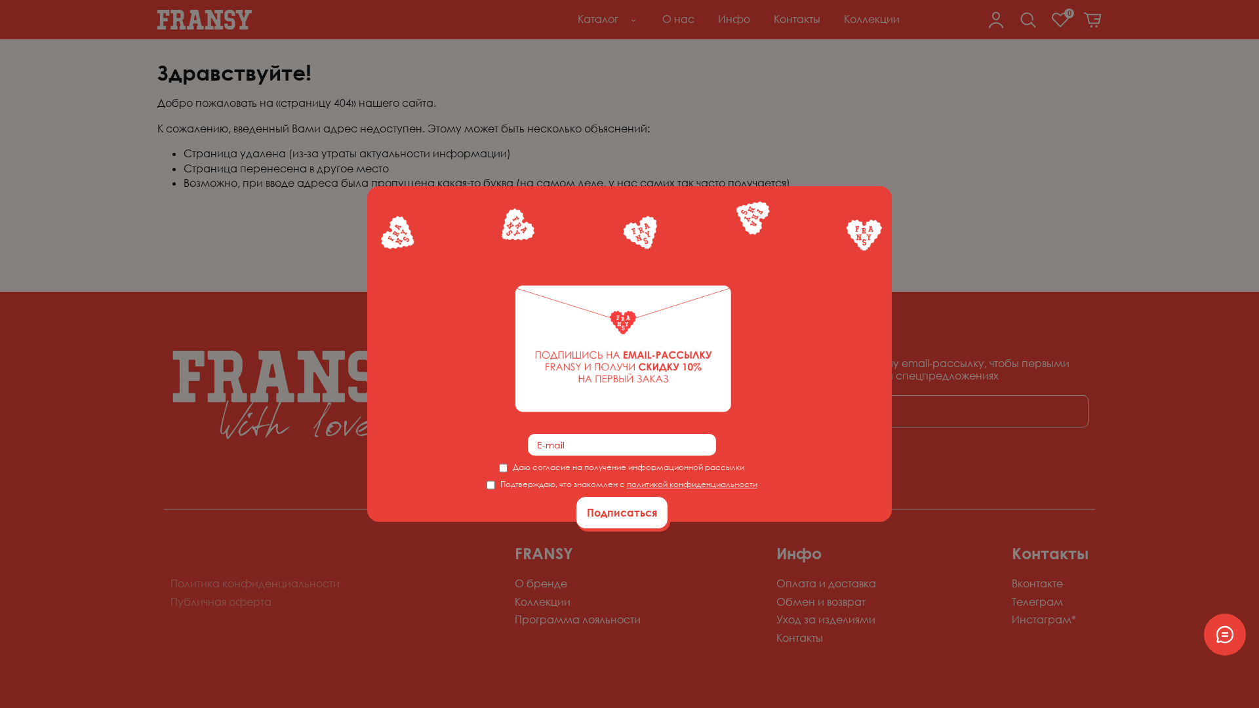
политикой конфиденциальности (692, 484)
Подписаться (622, 512)
